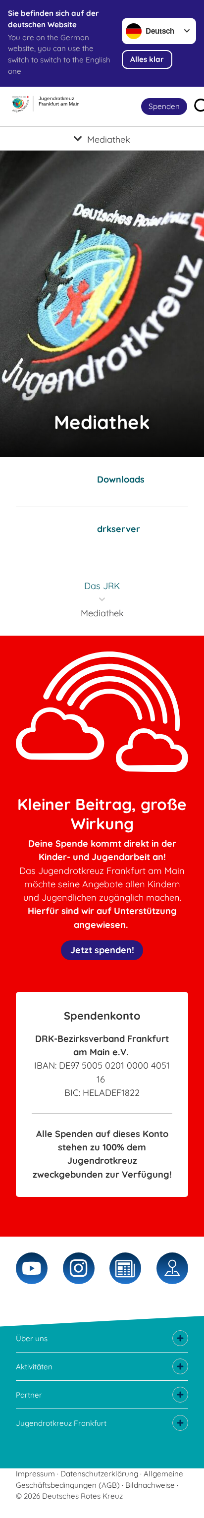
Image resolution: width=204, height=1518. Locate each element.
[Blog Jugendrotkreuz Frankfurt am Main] (125, 1268)
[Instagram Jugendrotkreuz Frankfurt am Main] (79, 1268)
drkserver (118, 529)
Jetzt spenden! (102, 950)
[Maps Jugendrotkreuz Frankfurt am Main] (172, 1268)
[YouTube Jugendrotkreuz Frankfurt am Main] (32, 1268)
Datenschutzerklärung (99, 1473)
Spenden (164, 106)
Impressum (35, 1473)
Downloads (121, 479)
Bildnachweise (150, 1485)
